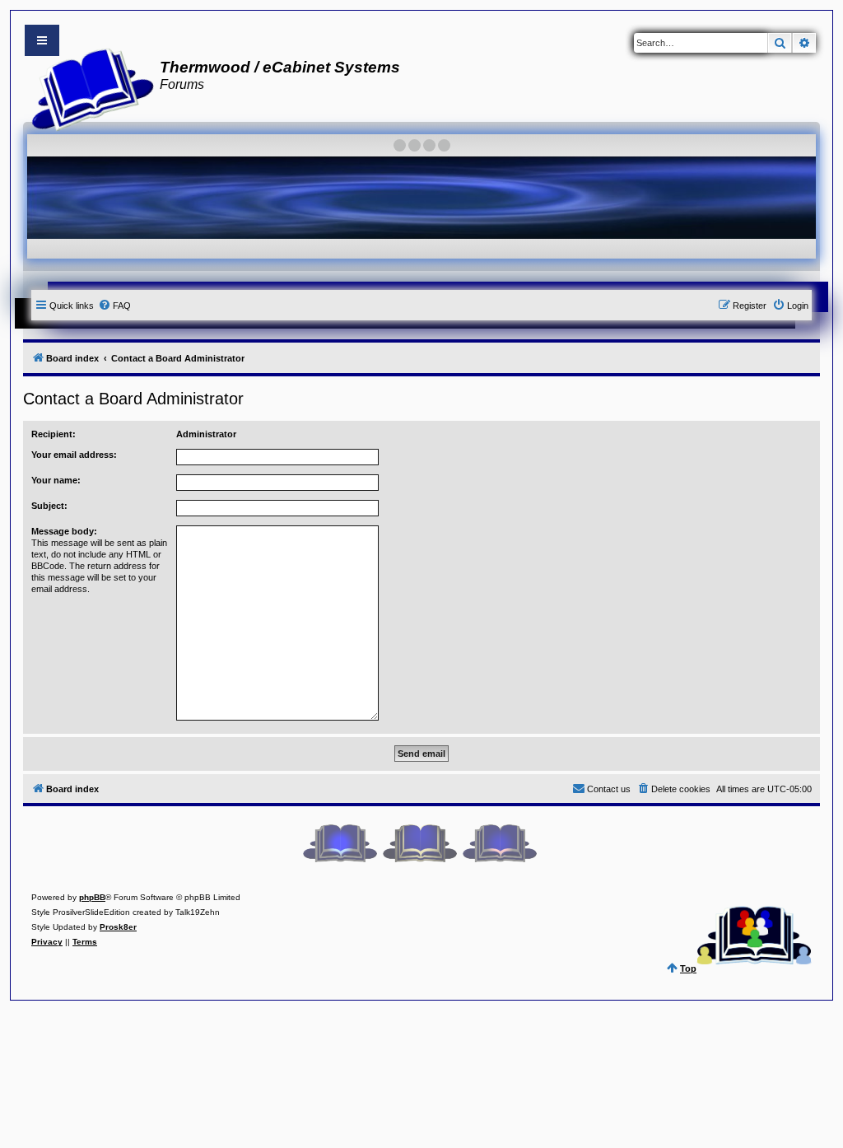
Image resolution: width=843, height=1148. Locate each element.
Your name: (56, 480)
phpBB (92, 897)
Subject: (49, 506)
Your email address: (74, 455)
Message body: (64, 531)
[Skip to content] (42, 40)
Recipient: (53, 434)
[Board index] (87, 87)
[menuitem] (114, 305)
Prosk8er (118, 926)
